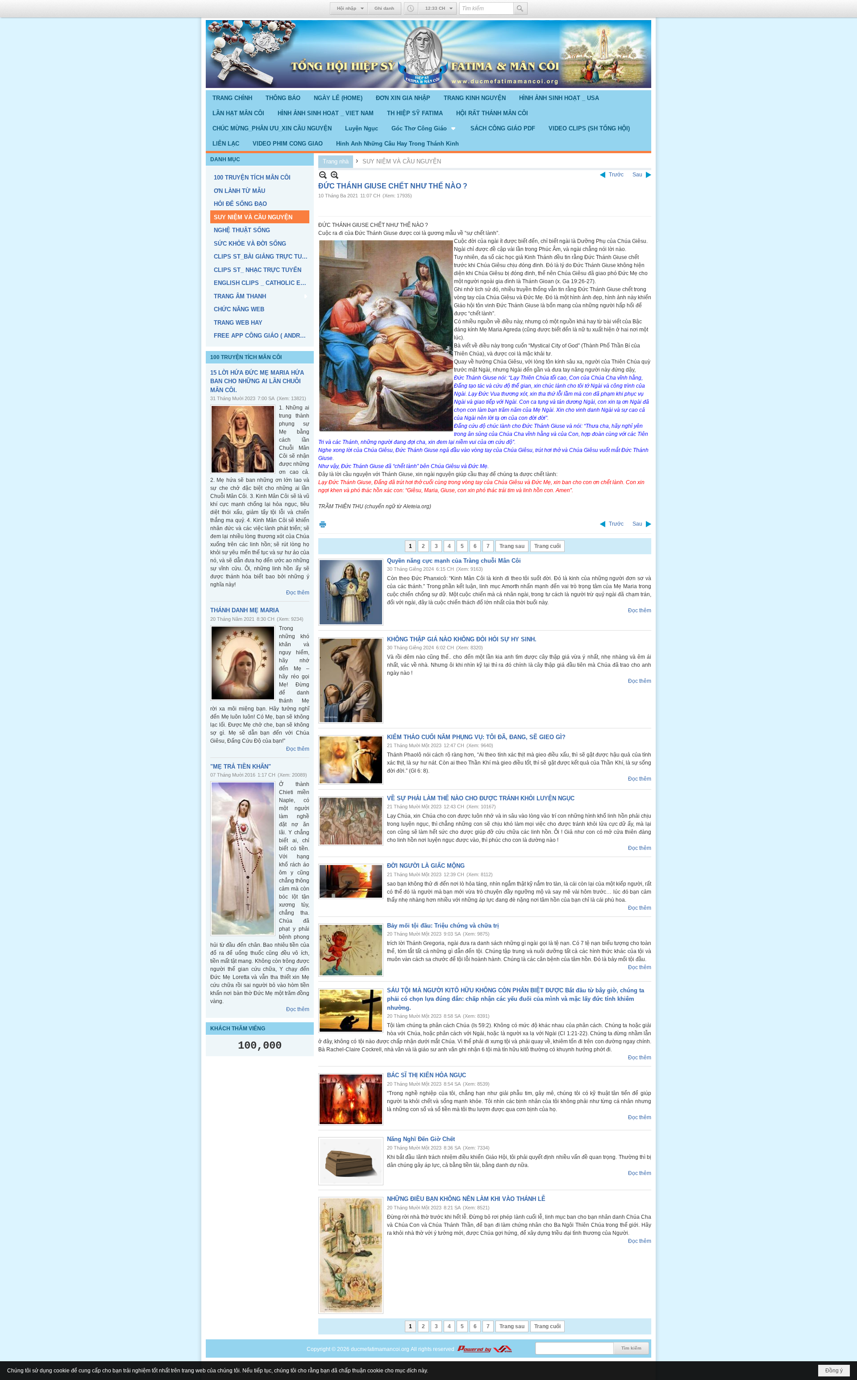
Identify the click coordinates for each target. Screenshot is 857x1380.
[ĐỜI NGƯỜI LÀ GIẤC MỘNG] (351, 881)
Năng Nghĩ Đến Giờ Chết (421, 1139)
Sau (637, 174)
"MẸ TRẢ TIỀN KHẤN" (240, 766)
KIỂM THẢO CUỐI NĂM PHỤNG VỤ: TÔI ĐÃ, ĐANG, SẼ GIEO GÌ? (476, 737)
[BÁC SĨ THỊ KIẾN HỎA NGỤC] (351, 1099)
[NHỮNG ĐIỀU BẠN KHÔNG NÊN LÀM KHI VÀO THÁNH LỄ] (351, 1255)
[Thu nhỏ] (323, 175)
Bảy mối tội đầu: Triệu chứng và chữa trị (443, 925)
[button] (424, 128)
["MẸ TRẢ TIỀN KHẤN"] (243, 858)
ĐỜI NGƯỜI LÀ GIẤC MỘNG (426, 865)
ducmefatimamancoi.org (380, 1349)
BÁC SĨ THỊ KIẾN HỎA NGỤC (426, 1075)
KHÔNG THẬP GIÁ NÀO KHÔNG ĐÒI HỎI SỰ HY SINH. (462, 639)
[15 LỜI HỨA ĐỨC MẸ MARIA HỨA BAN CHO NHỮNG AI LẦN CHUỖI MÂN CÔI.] (243, 439)
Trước (616, 174)
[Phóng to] (334, 175)
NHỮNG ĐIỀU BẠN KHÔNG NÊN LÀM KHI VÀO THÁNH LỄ (466, 1199)
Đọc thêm (297, 593)
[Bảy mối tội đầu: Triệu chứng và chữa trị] (351, 950)
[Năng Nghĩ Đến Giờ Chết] (351, 1161)
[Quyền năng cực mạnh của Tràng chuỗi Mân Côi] (351, 592)
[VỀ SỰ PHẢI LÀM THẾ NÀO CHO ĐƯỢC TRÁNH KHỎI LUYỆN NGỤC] (351, 821)
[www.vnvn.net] (484, 1349)
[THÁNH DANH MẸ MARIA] (243, 663)
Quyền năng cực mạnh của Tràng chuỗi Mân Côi (454, 560)
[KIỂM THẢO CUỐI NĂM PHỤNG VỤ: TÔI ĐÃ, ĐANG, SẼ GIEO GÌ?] (351, 759)
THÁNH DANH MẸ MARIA (244, 610)
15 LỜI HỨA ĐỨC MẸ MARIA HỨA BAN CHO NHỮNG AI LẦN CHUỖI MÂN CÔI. (257, 381)
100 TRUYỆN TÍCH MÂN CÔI (246, 357)
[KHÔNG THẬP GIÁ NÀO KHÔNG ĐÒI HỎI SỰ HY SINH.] (351, 680)
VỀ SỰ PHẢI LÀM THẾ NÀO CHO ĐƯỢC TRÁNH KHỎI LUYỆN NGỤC (480, 798)
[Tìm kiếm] (520, 8)
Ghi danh (384, 8)
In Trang (322, 524)
